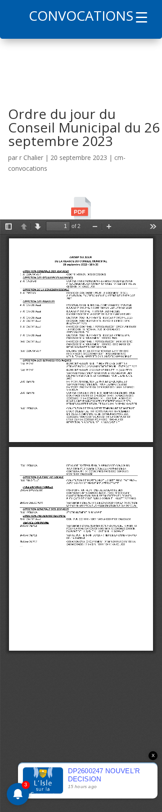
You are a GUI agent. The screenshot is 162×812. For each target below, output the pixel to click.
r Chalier (31, 157)
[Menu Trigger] (141, 17)
